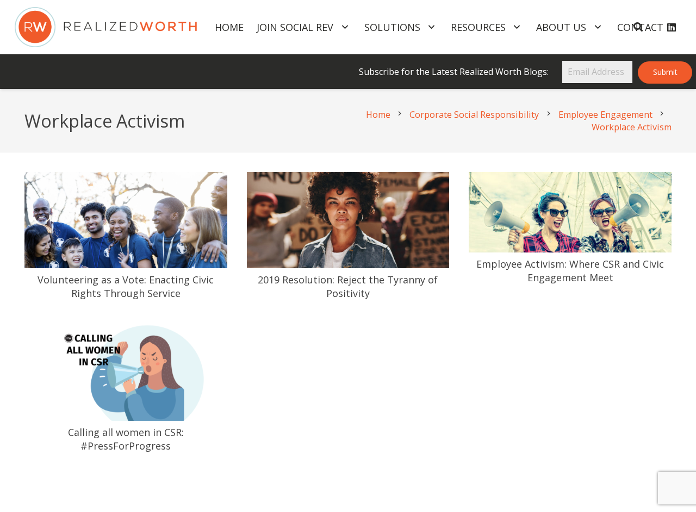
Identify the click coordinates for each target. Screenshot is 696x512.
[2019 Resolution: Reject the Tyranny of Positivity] (348, 180)
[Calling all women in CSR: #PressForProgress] (125, 327)
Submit (665, 72)
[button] (637, 27)
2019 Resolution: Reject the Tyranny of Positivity (348, 286)
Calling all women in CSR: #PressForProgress (126, 439)
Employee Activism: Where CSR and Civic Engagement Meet (570, 270)
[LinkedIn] (671, 27)
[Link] (106, 27)
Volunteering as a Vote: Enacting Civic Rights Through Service (126, 286)
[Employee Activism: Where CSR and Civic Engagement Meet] (570, 180)
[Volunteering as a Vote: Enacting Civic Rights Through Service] (125, 180)
